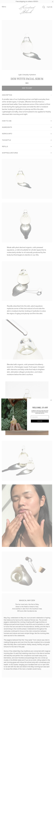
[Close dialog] (51, 400)
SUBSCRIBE (39, 421)
